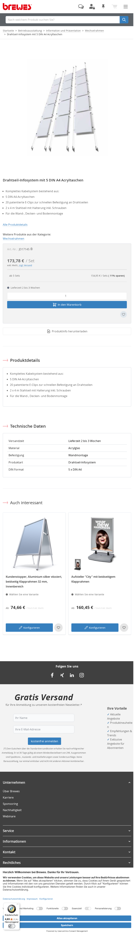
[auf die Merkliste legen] (123, 314)
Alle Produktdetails (15, 225)
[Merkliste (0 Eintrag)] (103, 6)
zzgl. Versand (25, 265)
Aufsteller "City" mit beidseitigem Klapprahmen (93, 579)
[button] (67, 782)
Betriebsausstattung (30, 30)
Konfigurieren (31, 627)
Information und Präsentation (63, 30)
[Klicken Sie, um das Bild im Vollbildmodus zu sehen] (67, 107)
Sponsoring (10, 804)
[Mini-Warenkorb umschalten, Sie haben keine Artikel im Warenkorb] (114, 6)
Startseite (8, 30)
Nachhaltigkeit (12, 810)
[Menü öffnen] (125, 6)
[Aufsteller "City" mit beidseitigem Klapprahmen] (99, 543)
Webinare (9, 816)
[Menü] (18, 905)
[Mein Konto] (92, 6)
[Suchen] (124, 19)
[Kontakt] (81, 6)
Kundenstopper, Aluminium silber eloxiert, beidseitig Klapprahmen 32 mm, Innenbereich (34, 581)
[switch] (11, 926)
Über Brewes (11, 791)
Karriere (8, 797)
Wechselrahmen (94, 30)
